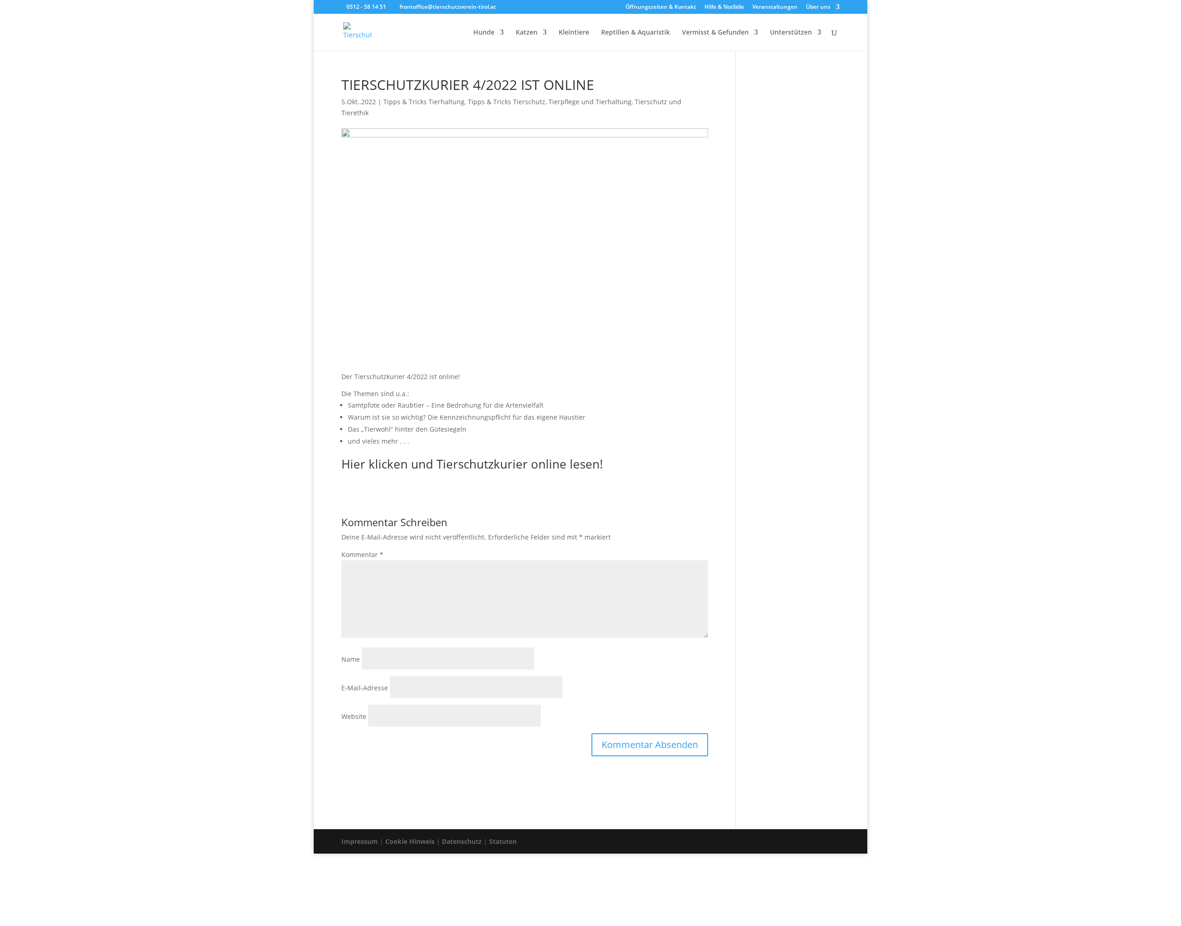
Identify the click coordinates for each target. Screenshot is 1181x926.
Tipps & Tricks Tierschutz (506, 101)
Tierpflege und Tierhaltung (590, 101)
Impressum (359, 841)
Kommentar (362, 554)
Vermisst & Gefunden (715, 32)
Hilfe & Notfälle (724, 7)
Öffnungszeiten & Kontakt (661, 7)
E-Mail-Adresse (364, 687)
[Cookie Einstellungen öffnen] (69, 920)
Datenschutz (462, 841)
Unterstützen (791, 32)
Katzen (526, 32)
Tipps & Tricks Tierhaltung (424, 101)
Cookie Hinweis (410, 841)
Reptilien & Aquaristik (635, 32)
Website (353, 716)
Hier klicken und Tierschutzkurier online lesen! (472, 464)
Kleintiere (574, 32)
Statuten (503, 841)
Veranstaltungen (775, 7)
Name (350, 659)
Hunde (484, 32)
